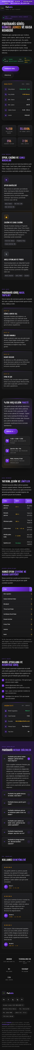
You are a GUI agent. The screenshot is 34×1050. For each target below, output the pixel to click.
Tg (17, 999)
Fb (3, 999)
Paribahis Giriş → (11, 69)
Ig (12, 999)
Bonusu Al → (11, 431)
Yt (21, 999)
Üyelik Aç (8, 75)
